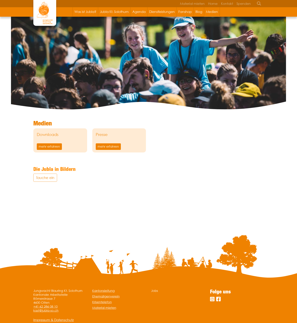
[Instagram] (212, 299)
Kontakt (227, 4)
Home (213, 4)
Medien (212, 12)
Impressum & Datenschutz (53, 320)
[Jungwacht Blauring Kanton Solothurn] (44, 13)
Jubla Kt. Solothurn (114, 12)
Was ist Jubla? (85, 12)
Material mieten (192, 4)
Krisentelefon (102, 302)
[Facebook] (218, 299)
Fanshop (185, 12)
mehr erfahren (49, 146)
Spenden (243, 4)
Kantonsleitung (103, 291)
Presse (102, 134)
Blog (198, 12)
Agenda (139, 12)
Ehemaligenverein (106, 296)
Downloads (47, 134)
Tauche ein (45, 178)
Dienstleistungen (162, 12)
